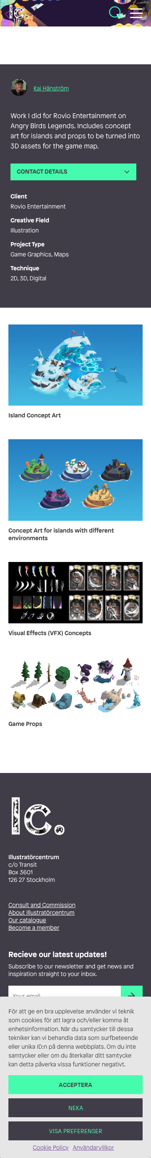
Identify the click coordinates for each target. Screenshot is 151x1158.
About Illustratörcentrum (41, 913)
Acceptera (75, 1085)
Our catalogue (27, 920)
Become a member (34, 928)
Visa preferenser (75, 1131)
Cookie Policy (50, 1148)
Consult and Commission (42, 905)
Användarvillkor (93, 1148)
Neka (75, 1108)
